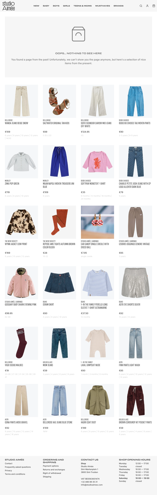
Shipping (47, 477)
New (36, 6)
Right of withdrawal (52, 473)
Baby (46, 6)
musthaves (102, 6)
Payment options (51, 466)
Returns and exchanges (54, 470)
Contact (8, 463)
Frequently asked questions (18, 467)
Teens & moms (83, 6)
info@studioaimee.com (92, 485)
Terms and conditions (15, 474)
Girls (66, 6)
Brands (118, 6)
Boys (56, 6)
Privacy (8, 471)
